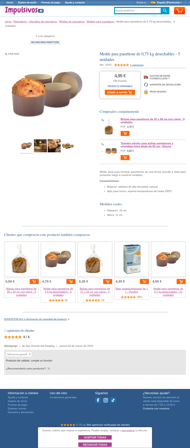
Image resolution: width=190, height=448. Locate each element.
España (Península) (168, 2)
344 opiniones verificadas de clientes (108, 424)
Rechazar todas (95, 444)
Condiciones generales (63, 397)
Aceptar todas (95, 437)
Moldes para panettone (45, 42)
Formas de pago (50, 2)
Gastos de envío (27, 2)
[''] (110, 127)
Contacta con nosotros (156, 408)
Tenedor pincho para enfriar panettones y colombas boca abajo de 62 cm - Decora (147, 145)
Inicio (10, 2)
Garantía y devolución (21, 412)
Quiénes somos (17, 408)
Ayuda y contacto (75, 2)
